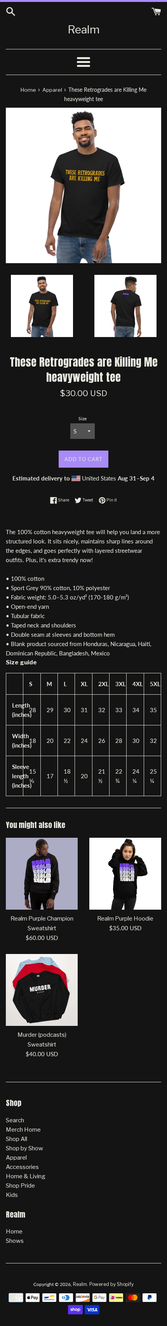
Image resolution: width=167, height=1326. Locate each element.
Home (14, 1231)
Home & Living (25, 1176)
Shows (15, 1240)
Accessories (22, 1167)
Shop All (16, 1139)
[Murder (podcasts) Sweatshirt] (42, 990)
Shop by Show (24, 1148)
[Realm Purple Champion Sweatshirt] (42, 874)
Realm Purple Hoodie (125, 918)
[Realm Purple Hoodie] (125, 874)
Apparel (16, 1157)
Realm (84, 29)
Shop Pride (20, 1185)
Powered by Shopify (111, 1284)
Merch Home (23, 1129)
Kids (12, 1194)
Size (82, 418)
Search (15, 1120)
